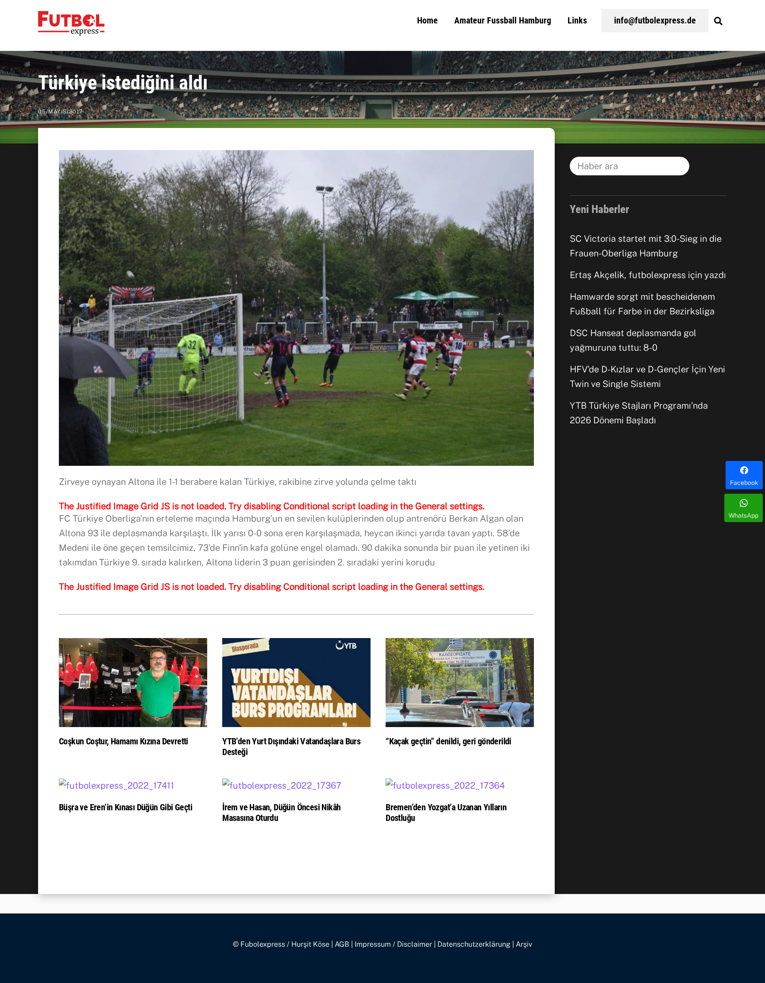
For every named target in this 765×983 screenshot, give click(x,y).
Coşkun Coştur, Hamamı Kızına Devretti (123, 741)
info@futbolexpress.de (655, 20)
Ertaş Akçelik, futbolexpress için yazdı (648, 275)
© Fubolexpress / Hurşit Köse (281, 944)
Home (427, 20)
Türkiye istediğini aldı (123, 82)
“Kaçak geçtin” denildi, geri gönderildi (448, 741)
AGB (342, 944)
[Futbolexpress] (71, 30)
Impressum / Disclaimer (393, 944)
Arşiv (524, 944)
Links (577, 20)
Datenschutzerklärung (473, 944)
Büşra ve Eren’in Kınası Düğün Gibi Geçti (125, 807)
